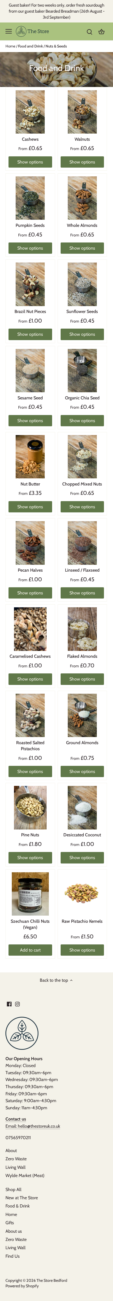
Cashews (30, 139)
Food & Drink (17, 1206)
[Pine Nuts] (30, 807)
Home (11, 1214)
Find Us (12, 1256)
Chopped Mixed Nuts (82, 484)
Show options (30, 162)
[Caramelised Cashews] (30, 629)
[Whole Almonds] (82, 198)
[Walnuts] (82, 112)
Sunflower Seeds (82, 311)
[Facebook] (9, 1004)
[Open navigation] (8, 31)
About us (13, 1231)
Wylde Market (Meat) (24, 1175)
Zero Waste (16, 1158)
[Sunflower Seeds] (82, 284)
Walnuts (82, 139)
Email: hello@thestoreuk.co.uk (32, 1126)
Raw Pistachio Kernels (82, 921)
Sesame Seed (30, 397)
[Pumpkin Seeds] (30, 198)
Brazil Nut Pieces (30, 311)
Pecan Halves (30, 570)
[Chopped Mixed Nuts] (82, 457)
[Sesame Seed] (30, 371)
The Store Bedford (51, 1280)
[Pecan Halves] (30, 543)
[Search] (89, 31)
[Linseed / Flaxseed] (82, 543)
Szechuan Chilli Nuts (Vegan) (30, 924)
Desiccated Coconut (82, 834)
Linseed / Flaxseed (82, 570)
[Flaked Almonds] (82, 629)
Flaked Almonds (82, 656)
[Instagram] (17, 1004)
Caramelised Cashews (30, 656)
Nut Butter (30, 484)
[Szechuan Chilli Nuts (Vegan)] (30, 894)
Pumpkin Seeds (30, 225)
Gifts (9, 1222)
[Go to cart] (101, 31)
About (11, 1150)
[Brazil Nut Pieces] (30, 284)
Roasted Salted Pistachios (30, 745)
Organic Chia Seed (82, 397)
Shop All (13, 1189)
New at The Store (21, 1197)
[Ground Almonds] (82, 715)
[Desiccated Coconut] (82, 807)
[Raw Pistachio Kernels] (82, 894)
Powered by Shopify (22, 1285)
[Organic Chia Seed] (82, 371)
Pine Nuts (30, 834)
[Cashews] (30, 112)
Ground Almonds (82, 742)
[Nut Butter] (30, 457)
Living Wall (15, 1167)
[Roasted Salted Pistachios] (30, 715)
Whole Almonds (82, 225)
